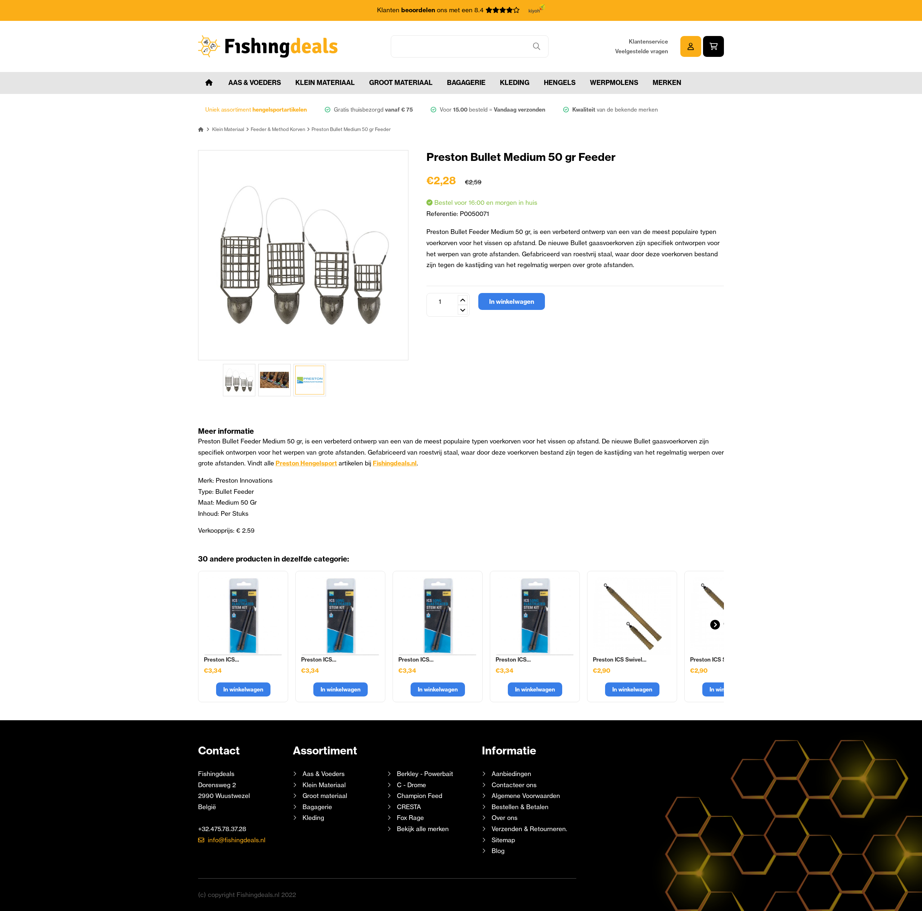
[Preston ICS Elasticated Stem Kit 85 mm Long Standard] (437, 616)
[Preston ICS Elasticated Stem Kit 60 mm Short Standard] (243, 616)
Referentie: (443, 213)
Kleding (514, 82)
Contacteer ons (514, 785)
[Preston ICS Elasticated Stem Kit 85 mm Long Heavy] (535, 616)
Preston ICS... (221, 659)
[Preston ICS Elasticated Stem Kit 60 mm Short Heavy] (340, 616)
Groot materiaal (401, 82)
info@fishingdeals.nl (236, 840)
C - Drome (411, 785)
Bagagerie (466, 82)
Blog (497, 850)
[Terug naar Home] (200, 129)
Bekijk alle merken (423, 829)
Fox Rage (410, 817)
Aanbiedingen (511, 773)
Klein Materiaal (325, 82)
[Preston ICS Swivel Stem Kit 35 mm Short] (632, 616)
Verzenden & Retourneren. (529, 829)
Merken (667, 82)
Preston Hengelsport (306, 463)
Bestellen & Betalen (520, 807)
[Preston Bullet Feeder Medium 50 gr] (239, 380)
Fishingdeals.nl (395, 463)
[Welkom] (209, 83)
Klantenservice (648, 41)
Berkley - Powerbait (425, 773)
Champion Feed (419, 795)
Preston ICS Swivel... (619, 659)
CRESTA (409, 807)
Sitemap (503, 840)
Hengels (560, 82)
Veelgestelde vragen (641, 51)
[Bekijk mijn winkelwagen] (713, 46)
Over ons (505, 817)
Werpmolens (614, 82)
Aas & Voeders (254, 82)
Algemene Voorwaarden (526, 795)
